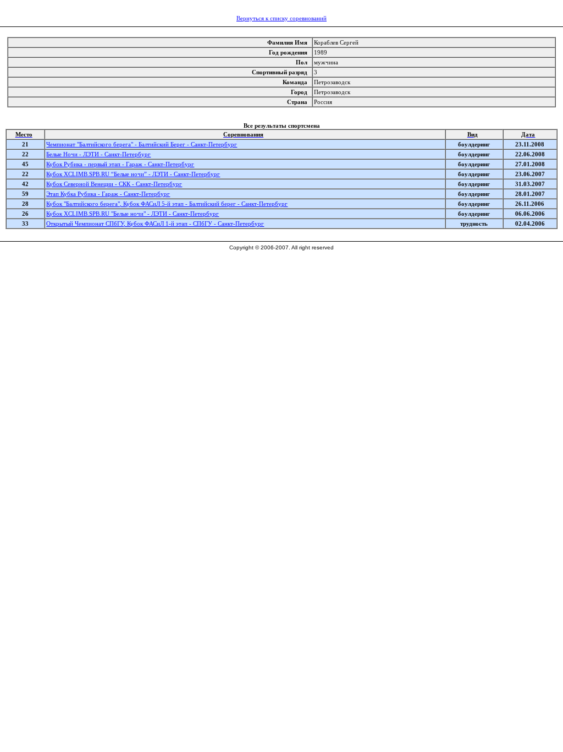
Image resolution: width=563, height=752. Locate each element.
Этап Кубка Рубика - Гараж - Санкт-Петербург (108, 193)
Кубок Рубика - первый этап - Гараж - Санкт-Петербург (120, 164)
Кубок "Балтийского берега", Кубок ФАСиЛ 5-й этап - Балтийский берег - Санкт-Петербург (167, 203)
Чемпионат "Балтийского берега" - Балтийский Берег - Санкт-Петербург (141, 144)
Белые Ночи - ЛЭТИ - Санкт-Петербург (98, 154)
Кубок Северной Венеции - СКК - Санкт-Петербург (114, 184)
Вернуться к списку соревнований (281, 18)
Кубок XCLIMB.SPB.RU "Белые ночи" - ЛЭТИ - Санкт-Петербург (132, 213)
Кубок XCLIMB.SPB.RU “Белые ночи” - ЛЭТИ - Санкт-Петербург (133, 174)
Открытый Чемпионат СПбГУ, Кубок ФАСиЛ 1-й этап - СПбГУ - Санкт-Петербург (155, 223)
